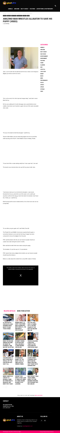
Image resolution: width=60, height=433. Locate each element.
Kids (41, 67)
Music (41, 76)
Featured (32, 9)
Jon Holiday (6, 23)
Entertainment (44, 56)
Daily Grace (43, 54)
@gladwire (39, 395)
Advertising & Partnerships (45, 9)
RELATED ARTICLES (9, 311)
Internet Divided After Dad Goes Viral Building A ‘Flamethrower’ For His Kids (19, 344)
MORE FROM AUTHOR (23, 311)
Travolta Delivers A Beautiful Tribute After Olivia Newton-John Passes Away (33, 344)
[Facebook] (41, 420)
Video (28, 15)
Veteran (42, 89)
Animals (10, 9)
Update (42, 87)
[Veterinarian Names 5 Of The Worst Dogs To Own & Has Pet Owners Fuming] (20, 353)
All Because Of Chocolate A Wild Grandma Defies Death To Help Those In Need (8, 325)
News (41, 78)
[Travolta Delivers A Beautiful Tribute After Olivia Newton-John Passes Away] (33, 336)
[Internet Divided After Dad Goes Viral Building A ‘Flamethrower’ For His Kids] (20, 336)
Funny (41, 62)
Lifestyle (42, 69)
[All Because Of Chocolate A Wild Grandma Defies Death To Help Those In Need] (8, 317)
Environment (19, 15)
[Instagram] (45, 420)
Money (42, 73)
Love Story (43, 71)
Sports (42, 84)
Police (42, 82)
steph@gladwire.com (27, 426)
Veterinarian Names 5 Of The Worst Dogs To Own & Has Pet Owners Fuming (19, 361)
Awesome (16, 9)
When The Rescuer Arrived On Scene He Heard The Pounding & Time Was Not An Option (8, 344)
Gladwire (24, 15)
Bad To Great (24, 9)
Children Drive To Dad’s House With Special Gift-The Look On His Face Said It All (8, 361)
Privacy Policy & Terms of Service (47, 431)
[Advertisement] (20, 36)
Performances (44, 80)
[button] (55, 6)
